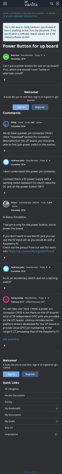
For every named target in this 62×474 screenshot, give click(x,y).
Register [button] (40, 107)
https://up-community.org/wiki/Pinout (31, 251)
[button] (6, 57)
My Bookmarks (31, 408)
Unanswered (31, 434)
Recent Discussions (15, 395)
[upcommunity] (31, 3)
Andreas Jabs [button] (17, 160)
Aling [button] (13, 122)
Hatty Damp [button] (17, 298)
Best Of (9, 427)
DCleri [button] (14, 202)
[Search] (52, 3)
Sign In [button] (21, 107)
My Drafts (31, 421)
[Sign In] (57, 3)
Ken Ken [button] (15, 55)
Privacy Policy (31, 472)
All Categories (12, 388)
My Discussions (13, 414)
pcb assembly (11, 339)
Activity (8, 401)
